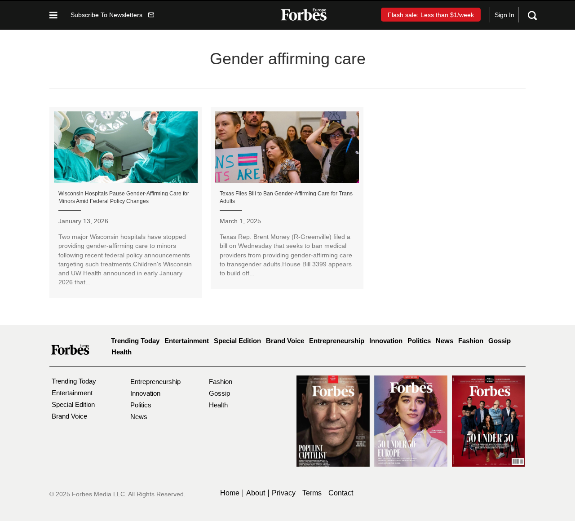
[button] (112, 14)
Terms (312, 493)
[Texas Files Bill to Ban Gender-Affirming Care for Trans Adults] (287, 198)
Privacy (284, 493)
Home (229, 493)
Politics (419, 340)
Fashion (470, 340)
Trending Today (135, 340)
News (444, 340)
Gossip (499, 340)
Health (121, 352)
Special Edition (237, 340)
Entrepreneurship (336, 340)
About (255, 493)
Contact (340, 493)
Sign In (504, 14)
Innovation (385, 340)
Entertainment (186, 340)
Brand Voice (285, 340)
